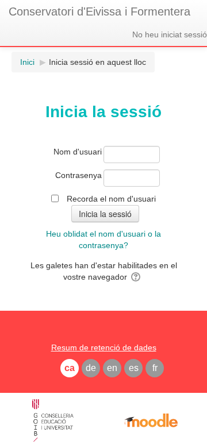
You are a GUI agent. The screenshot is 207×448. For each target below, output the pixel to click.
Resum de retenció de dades (103, 347)
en (112, 368)
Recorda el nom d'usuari (111, 198)
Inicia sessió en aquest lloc (97, 62)
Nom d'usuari (77, 151)
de (91, 368)
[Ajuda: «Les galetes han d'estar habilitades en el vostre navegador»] (136, 276)
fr (155, 368)
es (134, 368)
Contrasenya (78, 175)
